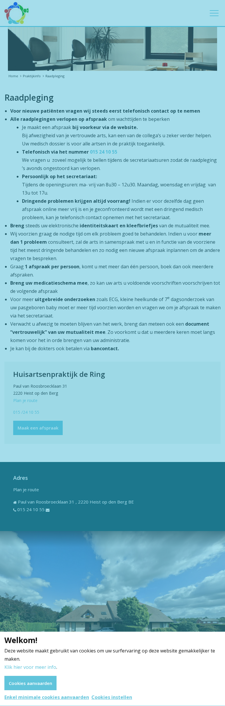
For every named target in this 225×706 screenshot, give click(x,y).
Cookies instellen (111, 697)
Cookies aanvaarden (30, 683)
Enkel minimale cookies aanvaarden (46, 697)
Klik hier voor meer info (30, 667)
